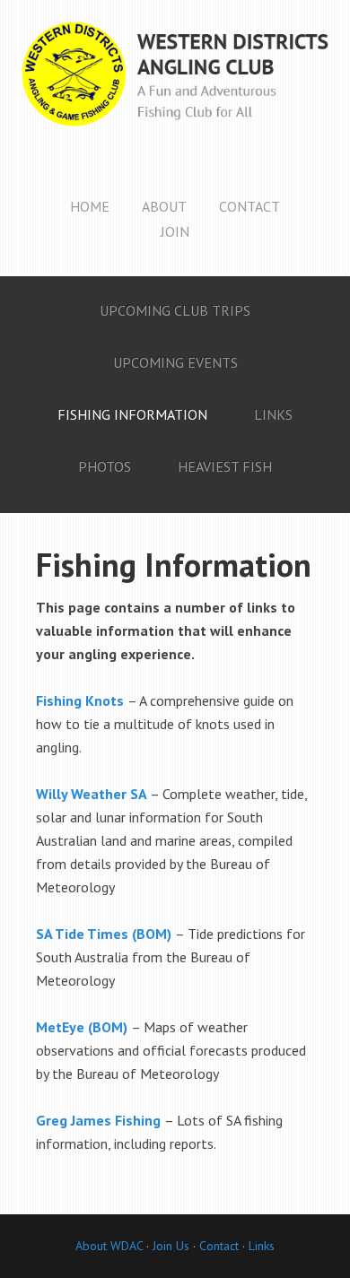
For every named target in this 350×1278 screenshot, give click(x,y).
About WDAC (109, 1246)
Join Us (169, 1246)
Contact (219, 1246)
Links (262, 1246)
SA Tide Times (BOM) (103, 934)
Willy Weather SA (91, 794)
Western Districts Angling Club (175, 89)
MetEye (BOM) (81, 1027)
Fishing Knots (80, 700)
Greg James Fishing (98, 1120)
